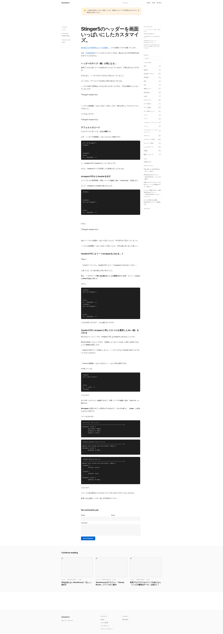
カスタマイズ (147, 100)
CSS (145, 66)
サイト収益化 (147, 107)
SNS (145, 81)
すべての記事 (104, 622)
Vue (145, 85)
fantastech (65, 3)
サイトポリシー (105, 625)
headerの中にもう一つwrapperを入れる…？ (150, 41)
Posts (153, 2)
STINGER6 (89, 53)
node (145, 96)
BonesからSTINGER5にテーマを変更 (94, 48)
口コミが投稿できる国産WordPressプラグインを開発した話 (152, 202)
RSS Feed (125, 619)
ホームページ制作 (148, 143)
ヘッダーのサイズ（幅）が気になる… (152, 30)
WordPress (147, 92)
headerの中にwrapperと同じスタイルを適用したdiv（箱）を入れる (152, 46)
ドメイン (146, 126)
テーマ (145, 118)
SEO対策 (146, 77)
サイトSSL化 (147, 103)
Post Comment (88, 538)
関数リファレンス (148, 154)
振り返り (159, 2)
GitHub (146, 70)
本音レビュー (147, 162)
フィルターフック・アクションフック (151, 131)
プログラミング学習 (149, 139)
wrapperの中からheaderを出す (152, 37)
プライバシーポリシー (107, 629)
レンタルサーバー (148, 147)
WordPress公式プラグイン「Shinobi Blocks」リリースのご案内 (152, 177)
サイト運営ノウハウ (149, 111)
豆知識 (145, 150)
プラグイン (147, 135)
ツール (145, 115)
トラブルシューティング (150, 122)
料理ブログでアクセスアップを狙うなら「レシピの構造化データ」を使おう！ (152, 184)
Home (148, 2)
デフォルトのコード (149, 33)
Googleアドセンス (149, 73)
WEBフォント (147, 88)
